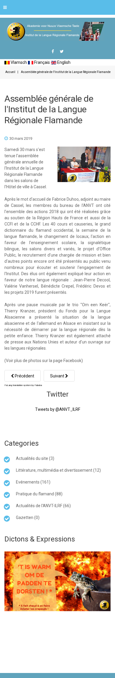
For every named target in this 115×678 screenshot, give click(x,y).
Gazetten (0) (28, 517)
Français (41, 62)
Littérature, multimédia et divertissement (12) (58, 470)
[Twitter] (62, 51)
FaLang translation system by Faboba (23, 385)
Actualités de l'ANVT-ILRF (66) (43, 505)
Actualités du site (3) (35, 458)
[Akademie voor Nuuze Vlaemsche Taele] (54, 31)
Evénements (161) (33, 482)
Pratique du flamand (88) (39, 494)
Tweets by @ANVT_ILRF (57, 409)
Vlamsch (18, 62)
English (63, 62)
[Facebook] (53, 51)
